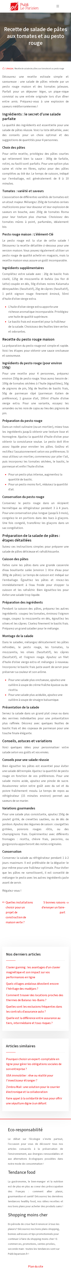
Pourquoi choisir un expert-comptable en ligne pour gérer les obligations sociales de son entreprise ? (34, 1064)
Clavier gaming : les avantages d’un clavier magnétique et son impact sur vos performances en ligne (33, 972)
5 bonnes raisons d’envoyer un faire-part (53, 907)
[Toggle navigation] (58, 6)
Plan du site (35, 1266)
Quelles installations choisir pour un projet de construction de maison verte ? (19, 912)
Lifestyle (9, 68)
